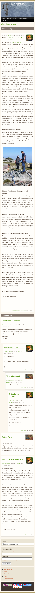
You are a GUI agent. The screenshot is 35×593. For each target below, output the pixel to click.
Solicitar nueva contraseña (10, 561)
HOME (3, 18)
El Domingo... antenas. (14, 395)
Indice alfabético (8, 569)
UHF (17, 37)
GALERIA (14, 18)
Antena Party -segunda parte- (13, 459)
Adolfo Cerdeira (19, 441)
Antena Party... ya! (11, 347)
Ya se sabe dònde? (13, 376)
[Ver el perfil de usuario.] (29, 41)
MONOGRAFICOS (23, 18)
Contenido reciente (8, 578)
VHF (9, 37)
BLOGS (9, 18)
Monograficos (7, 574)
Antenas (10, 39)
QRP (22, 37)
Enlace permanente (6, 324)
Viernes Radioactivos (18, 42)
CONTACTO (5, 20)
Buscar (5, 576)
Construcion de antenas (11, 320)
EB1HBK (10, 35)
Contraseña (5, 556)
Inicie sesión (23, 310)
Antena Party (7, 437)
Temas (5, 571)
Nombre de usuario (8, 552)
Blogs (3, 24)
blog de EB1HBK (11, 24)
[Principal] (6, 15)
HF (13, 37)
